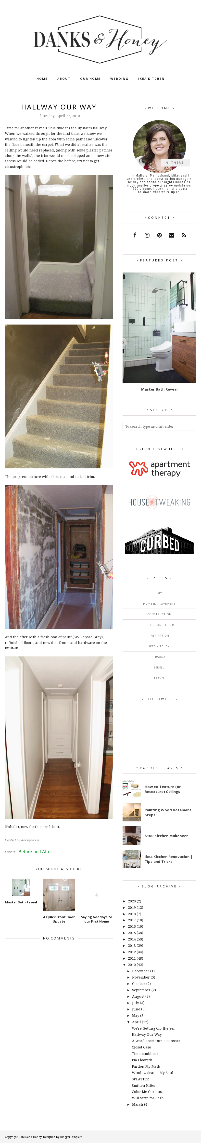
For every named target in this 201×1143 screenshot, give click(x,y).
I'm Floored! (142, 1060)
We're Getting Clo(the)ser (153, 1028)
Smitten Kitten (144, 1085)
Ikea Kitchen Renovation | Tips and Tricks (168, 859)
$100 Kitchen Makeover (166, 835)
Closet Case (141, 1047)
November (141, 977)
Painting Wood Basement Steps (168, 812)
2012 (132, 952)
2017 (132, 920)
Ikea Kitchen (159, 646)
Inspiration (159, 635)
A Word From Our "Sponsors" (157, 1040)
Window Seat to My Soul (152, 1072)
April (136, 1022)
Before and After (35, 851)
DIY (159, 593)
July (135, 1002)
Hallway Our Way (147, 1034)
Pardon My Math (146, 1066)
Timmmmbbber (145, 1053)
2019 (132, 907)
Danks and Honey (29, 1137)
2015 (132, 932)
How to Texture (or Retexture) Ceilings (163, 789)
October (138, 983)
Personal (159, 657)
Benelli (159, 667)
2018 (132, 914)
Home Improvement (159, 603)
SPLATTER (140, 1079)
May (135, 1015)
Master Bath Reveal (159, 389)
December (140, 971)
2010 (132, 964)
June (136, 1009)
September (141, 990)
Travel (159, 678)
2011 (132, 958)
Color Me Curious (147, 1091)
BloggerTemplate (71, 1137)
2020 (132, 901)
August (138, 996)
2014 (132, 939)
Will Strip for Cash (148, 1098)
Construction (159, 614)
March (137, 1104)
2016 (132, 926)
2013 (132, 945)
